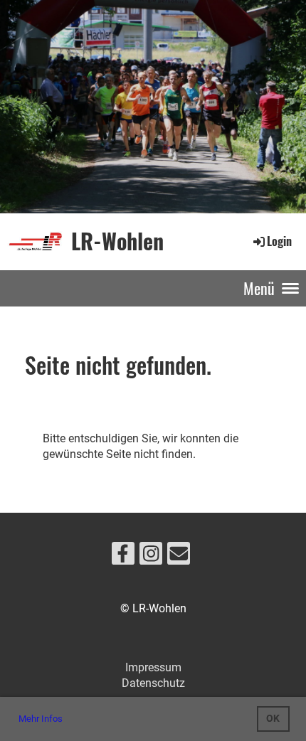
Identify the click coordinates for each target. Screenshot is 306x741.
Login (279, 241)
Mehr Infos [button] (41, 718)
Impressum (153, 667)
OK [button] (273, 719)
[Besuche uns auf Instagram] (150, 556)
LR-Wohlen (117, 241)
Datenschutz (153, 683)
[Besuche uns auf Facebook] (123, 556)
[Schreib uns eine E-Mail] (178, 556)
